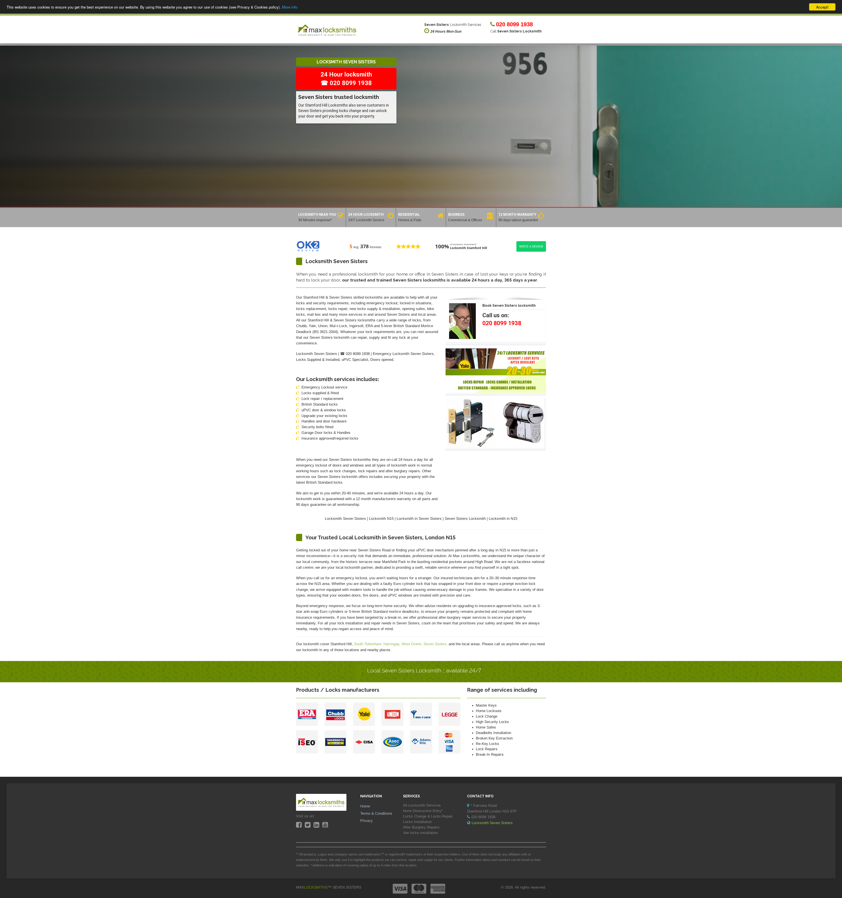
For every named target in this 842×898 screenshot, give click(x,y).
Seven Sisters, (436, 644)
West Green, (412, 644)
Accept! (822, 7)
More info (289, 7)
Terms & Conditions (376, 813)
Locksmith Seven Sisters (492, 823)
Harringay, (392, 644)
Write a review (531, 246)
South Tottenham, (369, 644)
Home (365, 806)
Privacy (366, 820)
